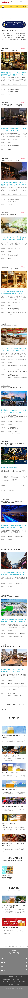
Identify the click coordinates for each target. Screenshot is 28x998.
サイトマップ (4, 976)
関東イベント (22, 946)
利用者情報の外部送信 (6, 979)
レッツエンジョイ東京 (6, 946)
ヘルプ (2, 981)
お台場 (4, 709)
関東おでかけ (15, 946)
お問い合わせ (9, 981)
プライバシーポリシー (19, 976)
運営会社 (17, 984)
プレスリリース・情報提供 (19, 981)
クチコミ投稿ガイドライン (18, 979)
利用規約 (11, 976)
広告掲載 (11, 984)
